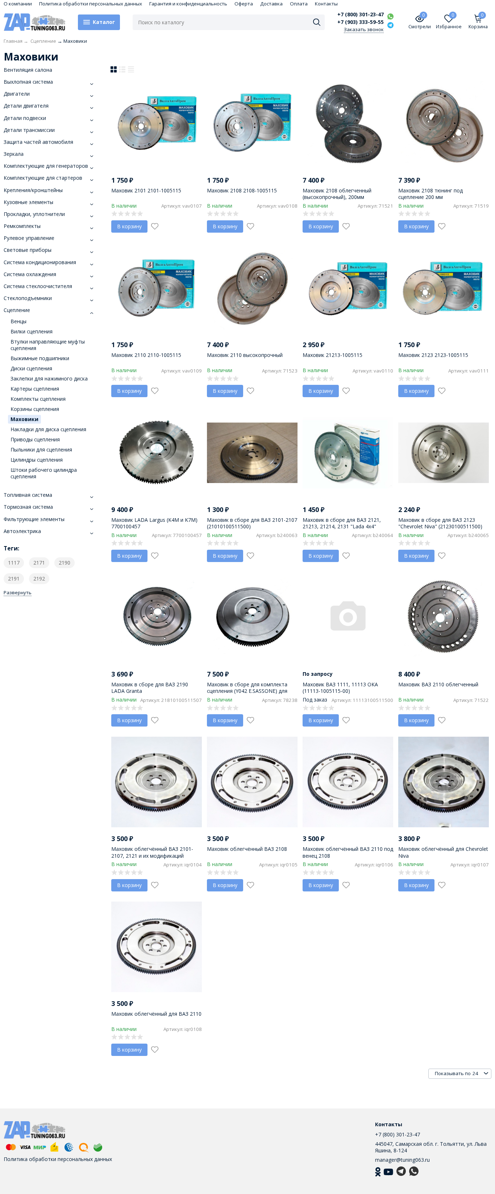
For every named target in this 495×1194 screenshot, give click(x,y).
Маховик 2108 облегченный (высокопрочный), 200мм (337, 193)
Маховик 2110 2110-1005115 (146, 354)
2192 (39, 578)
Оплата (299, 3)
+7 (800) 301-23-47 (360, 14)
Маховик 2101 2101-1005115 (146, 190)
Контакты (326, 3)
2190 (64, 562)
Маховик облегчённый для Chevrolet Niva (443, 852)
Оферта (243, 3)
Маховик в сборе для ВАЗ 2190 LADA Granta (149, 687)
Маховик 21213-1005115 (332, 354)
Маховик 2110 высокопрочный (245, 354)
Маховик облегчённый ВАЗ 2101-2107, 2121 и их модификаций (152, 852)
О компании (18, 3)
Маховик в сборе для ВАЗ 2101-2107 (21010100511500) (252, 523)
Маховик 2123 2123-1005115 (433, 354)
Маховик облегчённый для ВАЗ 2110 (156, 1013)
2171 (39, 562)
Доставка (271, 3)
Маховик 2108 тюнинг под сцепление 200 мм (430, 193)
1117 (14, 562)
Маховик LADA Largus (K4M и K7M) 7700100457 (154, 523)
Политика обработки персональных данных (90, 3)
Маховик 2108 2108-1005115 (242, 190)
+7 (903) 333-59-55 (360, 22)
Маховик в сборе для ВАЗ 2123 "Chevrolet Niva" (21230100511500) (440, 523)
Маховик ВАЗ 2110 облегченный (438, 684)
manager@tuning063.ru (402, 1159)
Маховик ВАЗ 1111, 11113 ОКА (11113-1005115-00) (340, 687)
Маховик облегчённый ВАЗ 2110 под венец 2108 (348, 852)
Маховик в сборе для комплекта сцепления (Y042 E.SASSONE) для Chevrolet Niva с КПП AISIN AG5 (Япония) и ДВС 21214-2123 (247, 694)
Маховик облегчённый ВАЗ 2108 (247, 848)
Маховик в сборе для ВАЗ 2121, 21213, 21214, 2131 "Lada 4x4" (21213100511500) (342, 526)
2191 (14, 578)
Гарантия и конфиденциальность (188, 3)
